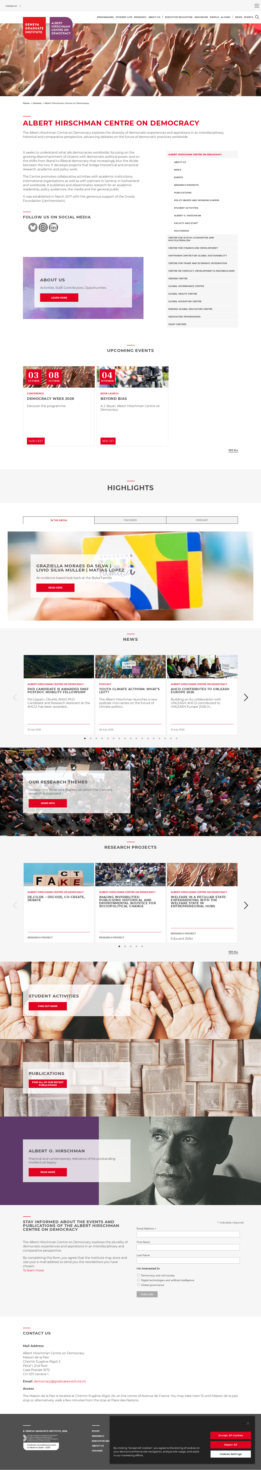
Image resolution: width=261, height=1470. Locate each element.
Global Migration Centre (185, 301)
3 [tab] (96, 738)
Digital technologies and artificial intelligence (167, 1280)
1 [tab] (85, 738)
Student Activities (186, 208)
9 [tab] (130, 738)
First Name (143, 1242)
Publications (183, 192)
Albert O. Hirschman (187, 215)
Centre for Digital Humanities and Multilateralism (191, 239)
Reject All (230, 1444)
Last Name (143, 1255)
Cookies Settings (231, 1454)
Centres (37, 103)
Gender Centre (178, 278)
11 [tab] (142, 738)
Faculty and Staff (186, 223)
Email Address (146, 1228)
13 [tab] (153, 738)
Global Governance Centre (186, 286)
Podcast (202, 520)
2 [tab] (90, 738)
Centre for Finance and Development (193, 248)
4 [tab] (102, 738)
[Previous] (14, 697)
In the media (58, 520)
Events (178, 177)
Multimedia (181, 230)
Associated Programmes (184, 316)
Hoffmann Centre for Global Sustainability (197, 255)
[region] (182, 1440)
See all (233, 450)
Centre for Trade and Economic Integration (197, 263)
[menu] (257, 5)
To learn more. (33, 1270)
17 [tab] (176, 738)
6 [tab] (113, 738)
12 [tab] (148, 738)
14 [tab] (159, 738)
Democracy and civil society (158, 1275)
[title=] (34, 28)
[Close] (248, 1423)
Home (26, 103)
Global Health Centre (182, 293)
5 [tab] (107, 738)
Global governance (152, 1284)
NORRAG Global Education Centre (190, 309)
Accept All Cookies (230, 1435)
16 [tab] (171, 738)
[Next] (246, 697)
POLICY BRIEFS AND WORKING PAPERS (196, 200)
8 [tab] (125, 738)
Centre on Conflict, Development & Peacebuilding (201, 271)
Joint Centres (177, 324)
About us (180, 162)
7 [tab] (119, 738)
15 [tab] (165, 738)
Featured (130, 520)
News (177, 169)
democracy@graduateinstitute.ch (60, 1381)
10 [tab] (136, 738)
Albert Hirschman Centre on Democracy (195, 154)
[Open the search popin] (257, 17)
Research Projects (186, 185)
